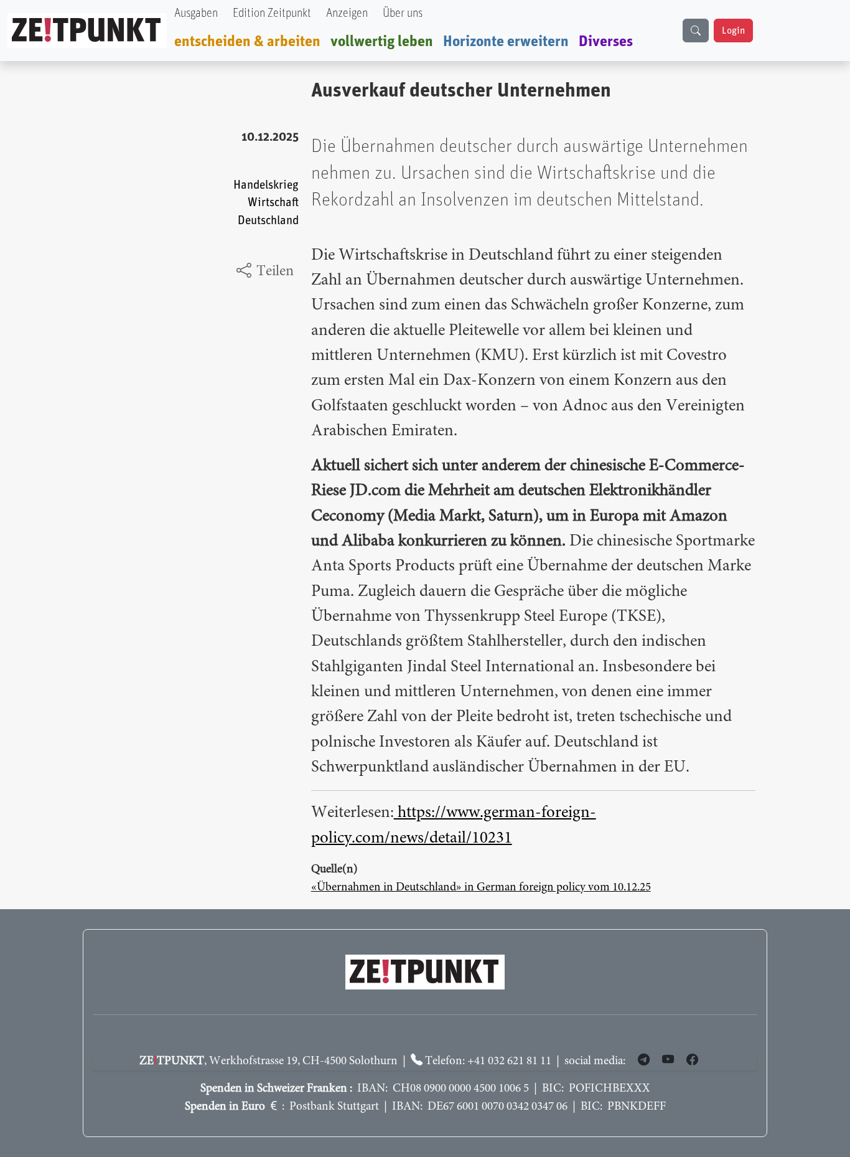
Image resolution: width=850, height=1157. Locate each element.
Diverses (606, 41)
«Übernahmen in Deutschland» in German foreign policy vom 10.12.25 (481, 888)
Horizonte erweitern (506, 41)
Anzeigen (347, 13)
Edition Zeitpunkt (272, 13)
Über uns (403, 13)
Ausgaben (196, 13)
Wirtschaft (273, 203)
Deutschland (268, 221)
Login (733, 30)
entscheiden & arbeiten (247, 41)
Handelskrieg (266, 185)
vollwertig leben (381, 41)
